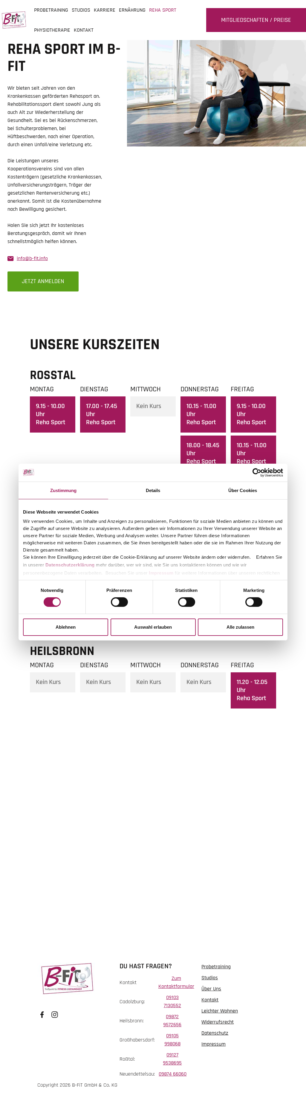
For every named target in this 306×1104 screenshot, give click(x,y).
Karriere (104, 10)
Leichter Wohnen (219, 1010)
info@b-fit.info (32, 258)
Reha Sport (162, 10)
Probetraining (51, 10)
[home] (14, 20)
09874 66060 (172, 1074)
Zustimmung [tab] (63, 490)
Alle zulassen (240, 627)
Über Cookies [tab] (242, 490)
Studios (81, 10)
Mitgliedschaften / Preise (256, 20)
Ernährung (132, 10)
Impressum (161, 572)
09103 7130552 (172, 1001)
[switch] (119, 602)
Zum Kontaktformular (176, 982)
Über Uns (211, 988)
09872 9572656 (172, 1020)
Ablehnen (66, 627)
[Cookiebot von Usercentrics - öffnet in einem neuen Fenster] (257, 472)
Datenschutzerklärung (70, 564)
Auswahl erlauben (153, 627)
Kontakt (84, 30)
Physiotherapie (52, 30)
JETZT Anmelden (43, 281)
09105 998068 (172, 1039)
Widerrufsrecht (217, 1022)
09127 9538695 (172, 1058)
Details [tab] (153, 490)
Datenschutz (214, 1033)
